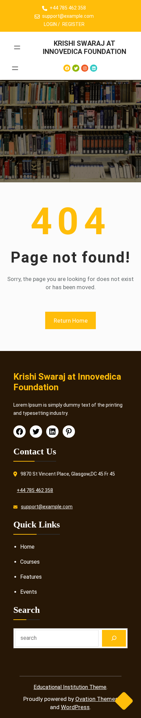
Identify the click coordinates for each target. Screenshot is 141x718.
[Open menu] (17, 47)
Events (28, 592)
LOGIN (50, 24)
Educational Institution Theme (70, 687)
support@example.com (68, 16)
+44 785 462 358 (68, 8)
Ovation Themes (96, 698)
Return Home (71, 320)
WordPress (75, 707)
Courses (30, 562)
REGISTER (73, 24)
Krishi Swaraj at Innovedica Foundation (84, 47)
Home (27, 547)
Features (31, 577)
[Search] (114, 638)
